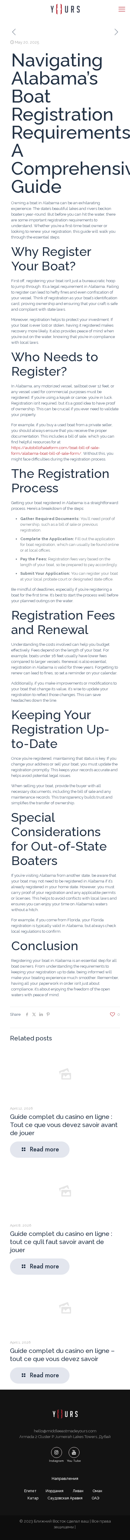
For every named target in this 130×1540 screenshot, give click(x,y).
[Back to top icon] (117, 1527)
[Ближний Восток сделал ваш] (65, 9)
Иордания (54, 1491)
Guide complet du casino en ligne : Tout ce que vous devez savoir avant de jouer (64, 1125)
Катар (33, 1498)
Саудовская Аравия (65, 1498)
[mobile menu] (122, 9)
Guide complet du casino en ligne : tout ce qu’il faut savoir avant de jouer (61, 1242)
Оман (97, 1491)
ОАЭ (95, 1498)
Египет (30, 1491)
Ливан (78, 1491)
